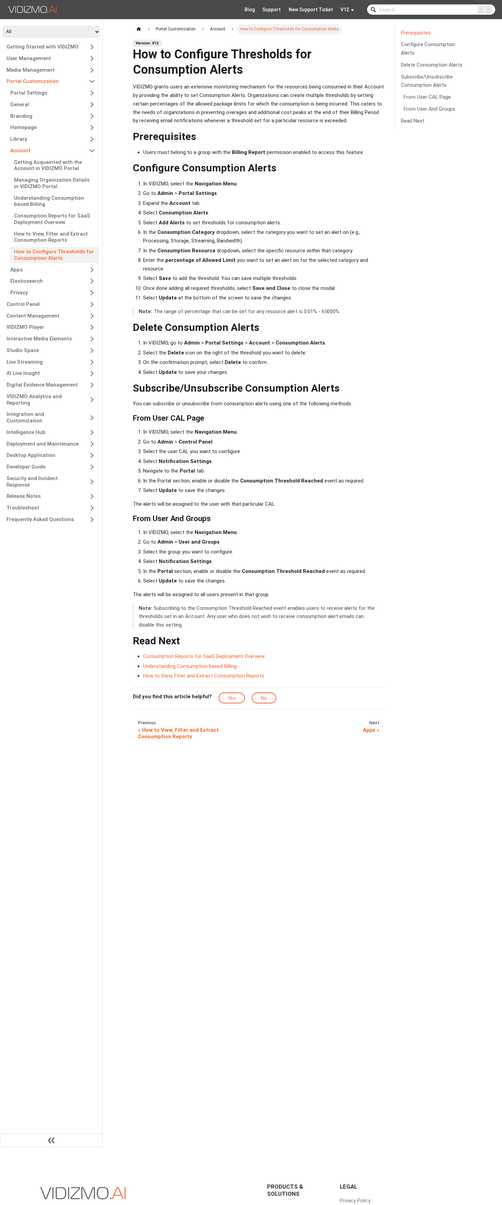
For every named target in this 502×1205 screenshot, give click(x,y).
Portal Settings (28, 93)
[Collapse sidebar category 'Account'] (92, 150)
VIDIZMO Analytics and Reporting (34, 399)
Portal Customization (32, 81)
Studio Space (22, 350)
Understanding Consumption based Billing (49, 201)
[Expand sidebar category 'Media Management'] (92, 70)
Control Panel (23, 304)
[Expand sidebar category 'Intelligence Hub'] (92, 432)
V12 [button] (344, 9)
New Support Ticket (311, 9)
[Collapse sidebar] (51, 1140)
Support (271, 9)
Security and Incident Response (32, 481)
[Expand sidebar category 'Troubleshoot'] (92, 508)
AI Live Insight (23, 373)
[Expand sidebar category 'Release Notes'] (92, 496)
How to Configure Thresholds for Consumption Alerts (54, 255)
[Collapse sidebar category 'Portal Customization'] (92, 81)
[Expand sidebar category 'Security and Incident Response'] (92, 481)
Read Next (412, 121)
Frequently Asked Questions (40, 519)
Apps (16, 270)
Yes (232, 698)
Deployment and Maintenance (42, 444)
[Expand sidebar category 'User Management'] (92, 58)
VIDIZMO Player (25, 327)
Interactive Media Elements (39, 339)
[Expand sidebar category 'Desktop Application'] (92, 455)
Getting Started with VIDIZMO (42, 47)
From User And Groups (429, 109)
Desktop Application (30, 455)
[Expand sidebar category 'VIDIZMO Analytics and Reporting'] (92, 399)
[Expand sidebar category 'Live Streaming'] (92, 362)
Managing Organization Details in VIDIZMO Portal (51, 183)
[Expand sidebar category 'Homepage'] (92, 128)
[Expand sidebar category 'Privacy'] (92, 293)
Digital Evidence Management (42, 385)
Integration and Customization (25, 417)
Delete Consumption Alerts (431, 65)
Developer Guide (25, 467)
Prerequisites (416, 33)
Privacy (19, 293)
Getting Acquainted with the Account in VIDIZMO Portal (48, 165)
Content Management (32, 316)
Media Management (30, 70)
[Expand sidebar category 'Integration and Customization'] (92, 417)
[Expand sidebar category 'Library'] (92, 139)
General (19, 104)
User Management (28, 58)
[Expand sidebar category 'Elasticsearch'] (92, 281)
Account (20, 151)
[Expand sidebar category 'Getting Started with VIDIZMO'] (92, 47)
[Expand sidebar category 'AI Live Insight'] (92, 373)
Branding (21, 116)
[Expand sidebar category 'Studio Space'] (92, 350)
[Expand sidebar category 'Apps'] (92, 270)
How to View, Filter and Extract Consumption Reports (51, 237)
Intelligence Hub (25, 432)
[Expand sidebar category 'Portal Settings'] (92, 93)
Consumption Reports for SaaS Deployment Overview (52, 219)
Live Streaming (24, 362)
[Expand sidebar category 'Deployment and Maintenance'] (92, 444)
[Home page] (139, 29)
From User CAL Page (427, 97)
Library (18, 139)
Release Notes (23, 496)
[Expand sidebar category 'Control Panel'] (92, 304)
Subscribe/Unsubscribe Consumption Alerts (427, 81)
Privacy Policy (355, 1200)
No (264, 698)
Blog (250, 9)
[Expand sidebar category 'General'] (92, 104)
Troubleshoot (22, 508)
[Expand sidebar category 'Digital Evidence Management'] (92, 385)
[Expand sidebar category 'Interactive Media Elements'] (92, 339)
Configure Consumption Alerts (428, 49)
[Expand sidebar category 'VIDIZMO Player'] (92, 327)
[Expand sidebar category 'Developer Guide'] (92, 467)
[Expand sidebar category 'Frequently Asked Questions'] (92, 519)
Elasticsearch (26, 281)
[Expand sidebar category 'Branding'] (92, 116)
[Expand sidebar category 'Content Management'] (92, 316)
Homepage (23, 127)
